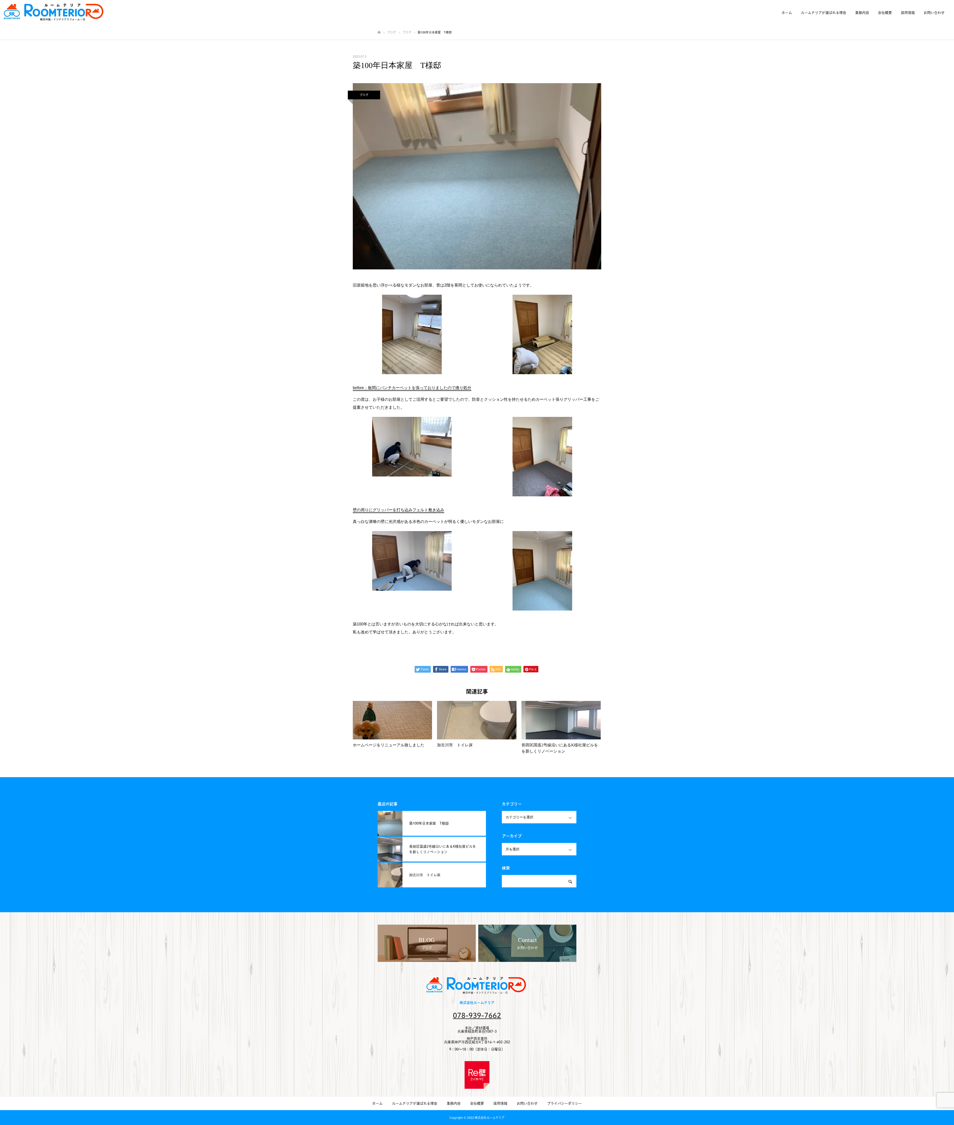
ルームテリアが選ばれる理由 (823, 12)
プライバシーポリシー (564, 1103)
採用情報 (908, 12)
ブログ (363, 94)
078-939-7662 (477, 1015)
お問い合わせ (934, 12)
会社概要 (885, 12)
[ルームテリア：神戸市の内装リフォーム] (54, 12)
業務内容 (862, 12)
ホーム (787, 12)
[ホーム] (379, 32)
